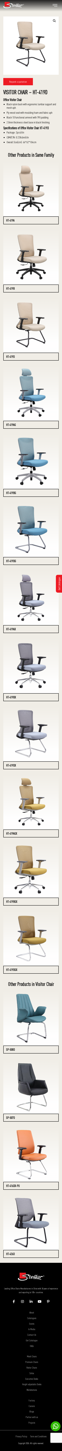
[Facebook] (14, 1301)
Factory (32, 1400)
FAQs (32, 1345)
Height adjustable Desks (31, 1384)
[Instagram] (22, 1301)
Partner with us (32, 1417)
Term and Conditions (38, 1436)
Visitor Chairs (31, 1367)
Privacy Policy (21, 1436)
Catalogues (31, 1318)
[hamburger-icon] (55, 6)
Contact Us (31, 1334)
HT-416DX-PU (13, 1186)
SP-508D (10, 1049)
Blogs (31, 1411)
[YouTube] (40, 1301)
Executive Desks (31, 1378)
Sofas (31, 1373)
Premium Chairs (31, 1361)
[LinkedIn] (31, 1301)
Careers (32, 1405)
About (31, 1312)
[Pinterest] (48, 1301)
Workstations (32, 1389)
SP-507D (10, 1117)
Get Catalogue (32, 1340)
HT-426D (10, 1254)
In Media (31, 1329)
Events (31, 1323)
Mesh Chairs (32, 1356)
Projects (31, 1422)
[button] (54, 21)
